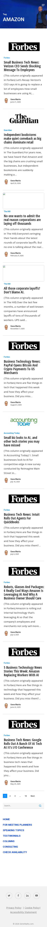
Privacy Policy (13, 907)
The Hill (7, 211)
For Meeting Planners (17, 824)
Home (6, 819)
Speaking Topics (13, 830)
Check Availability (15, 852)
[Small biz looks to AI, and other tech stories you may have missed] (23, 422)
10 (26, 796)
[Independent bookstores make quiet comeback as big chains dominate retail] (23, 119)
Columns (8, 841)
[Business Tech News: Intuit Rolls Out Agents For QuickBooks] (23, 499)
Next (33, 796)
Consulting (10, 846)
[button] (43, 5)
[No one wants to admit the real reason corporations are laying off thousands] (23, 201)
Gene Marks (15, 99)
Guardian (8, 130)
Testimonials (11, 835)
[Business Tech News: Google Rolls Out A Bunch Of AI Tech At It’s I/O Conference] (23, 725)
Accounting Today (12, 433)
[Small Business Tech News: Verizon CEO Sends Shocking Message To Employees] (23, 47)
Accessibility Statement (23, 912)
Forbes (7, 58)
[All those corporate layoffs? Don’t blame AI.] (23, 273)
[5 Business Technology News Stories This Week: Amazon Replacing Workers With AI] (23, 652)
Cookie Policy (32, 907)
